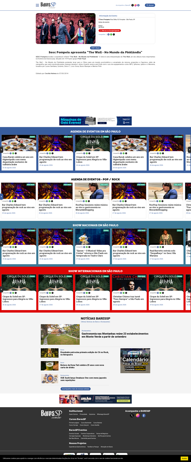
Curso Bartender (86, 423)
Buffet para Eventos (104, 436)
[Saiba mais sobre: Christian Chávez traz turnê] (129, 283)
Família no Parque (93, 447)
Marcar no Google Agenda (110, 30)
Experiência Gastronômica (77, 447)
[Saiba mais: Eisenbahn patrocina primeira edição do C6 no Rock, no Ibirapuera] (49, 357)
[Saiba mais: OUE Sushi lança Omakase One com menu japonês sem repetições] (49, 383)
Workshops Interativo (89, 436)
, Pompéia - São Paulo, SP (123, 19)
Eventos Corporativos (87, 433)
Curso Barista (97, 423)
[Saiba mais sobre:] (92, 238)
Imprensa (92, 414)
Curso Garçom (84, 425)
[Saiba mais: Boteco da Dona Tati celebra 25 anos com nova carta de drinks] (49, 370)
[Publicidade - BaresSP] (135, 360)
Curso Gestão (95, 425)
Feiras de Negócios (102, 433)
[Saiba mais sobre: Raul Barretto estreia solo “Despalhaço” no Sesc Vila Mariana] (166, 238)
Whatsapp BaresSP (103, 414)
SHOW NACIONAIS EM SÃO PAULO (95, 225)
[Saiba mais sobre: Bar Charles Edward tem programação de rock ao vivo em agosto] (55, 144)
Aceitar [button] (184, 458)
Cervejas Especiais (75, 436)
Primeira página (74, 423)
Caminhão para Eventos (88, 438)
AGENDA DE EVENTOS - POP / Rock (95, 179)
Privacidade (83, 414)
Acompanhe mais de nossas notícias (75, 389)
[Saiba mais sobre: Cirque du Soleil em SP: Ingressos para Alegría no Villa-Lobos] (92, 144)
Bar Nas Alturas (74, 438)
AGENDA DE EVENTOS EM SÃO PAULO (95, 131)
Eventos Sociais (74, 433)
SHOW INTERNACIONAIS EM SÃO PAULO (95, 271)
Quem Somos (73, 414)
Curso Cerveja (73, 425)
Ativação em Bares (107, 447)
